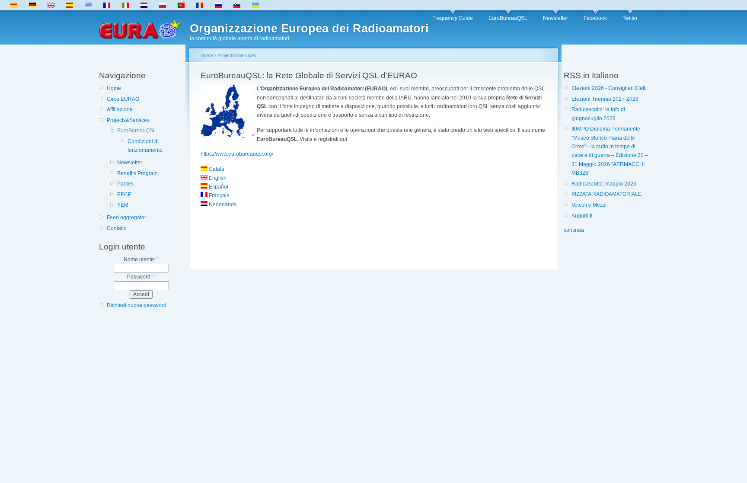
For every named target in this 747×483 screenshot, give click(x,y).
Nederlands (222, 205)
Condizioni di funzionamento (145, 145)
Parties (125, 184)
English (217, 178)
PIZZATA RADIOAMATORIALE (606, 194)
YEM (122, 205)
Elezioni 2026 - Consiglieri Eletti (609, 88)
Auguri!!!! (581, 216)
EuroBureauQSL (507, 18)
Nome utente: (141, 259)
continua (574, 230)
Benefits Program (137, 173)
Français (218, 195)
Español (218, 187)
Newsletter (555, 18)
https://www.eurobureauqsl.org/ (237, 154)
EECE (124, 195)
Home (114, 88)
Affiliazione (120, 109)
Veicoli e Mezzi (589, 205)
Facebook (595, 18)
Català (216, 169)
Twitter (630, 18)
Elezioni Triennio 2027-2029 (604, 99)
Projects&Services (128, 120)
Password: (141, 277)
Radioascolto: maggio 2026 (603, 184)
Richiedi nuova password (136, 305)
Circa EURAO (123, 99)
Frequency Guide (452, 18)
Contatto (117, 228)
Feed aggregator (126, 217)
